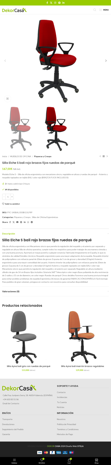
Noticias (60, 407)
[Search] (95, 10)
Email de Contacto (11, 403)
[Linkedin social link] (63, 3)
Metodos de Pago (65, 434)
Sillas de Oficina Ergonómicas (45, 217)
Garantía (6, 434)
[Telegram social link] (32, 222)
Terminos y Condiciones (68, 429)
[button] (5, 61)
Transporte (7, 419)
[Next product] (107, 156)
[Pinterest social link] (59, 3)
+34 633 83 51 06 (10, 399)
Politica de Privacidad (66, 424)
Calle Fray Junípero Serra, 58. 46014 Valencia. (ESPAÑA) (27, 395)
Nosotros (61, 419)
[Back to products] (103, 156)
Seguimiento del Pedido (13, 429)
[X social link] (51, 3)
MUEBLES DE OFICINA (20, 156)
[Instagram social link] (55, 3)
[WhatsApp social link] (28, 222)
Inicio (4, 156)
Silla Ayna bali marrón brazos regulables (82, 366)
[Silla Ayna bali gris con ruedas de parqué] (28, 337)
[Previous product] (100, 156)
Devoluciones (8, 424)
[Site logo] (14, 9)
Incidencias (62, 397)
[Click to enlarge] (7, 98)
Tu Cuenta (62, 402)
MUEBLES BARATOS (37, 446)
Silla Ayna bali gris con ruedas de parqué (28, 366)
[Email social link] (17, 222)
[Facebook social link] (47, 3)
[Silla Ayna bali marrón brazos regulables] (82, 337)
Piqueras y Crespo (42, 156)
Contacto (61, 392)
